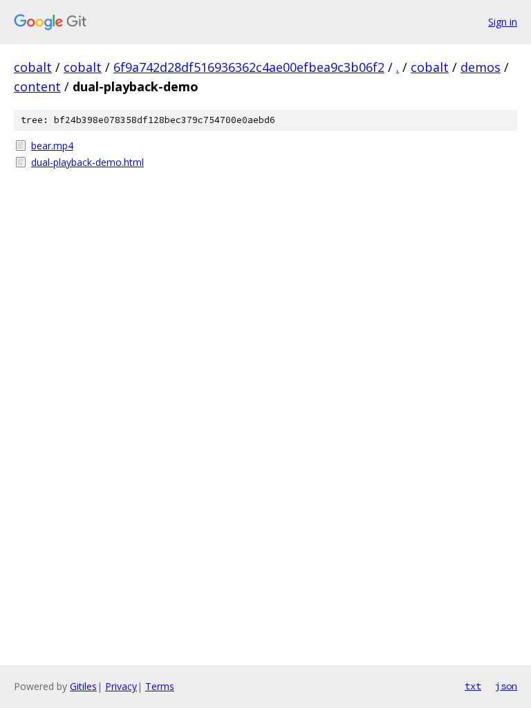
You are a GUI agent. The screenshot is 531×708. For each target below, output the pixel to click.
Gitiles (83, 686)
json (506, 686)
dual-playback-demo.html (87, 162)
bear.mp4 (52, 145)
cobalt (33, 67)
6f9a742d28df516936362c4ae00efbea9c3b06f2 (248, 67)
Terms (159, 686)
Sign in (502, 21)
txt (473, 686)
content (37, 86)
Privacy (121, 686)
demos (480, 67)
